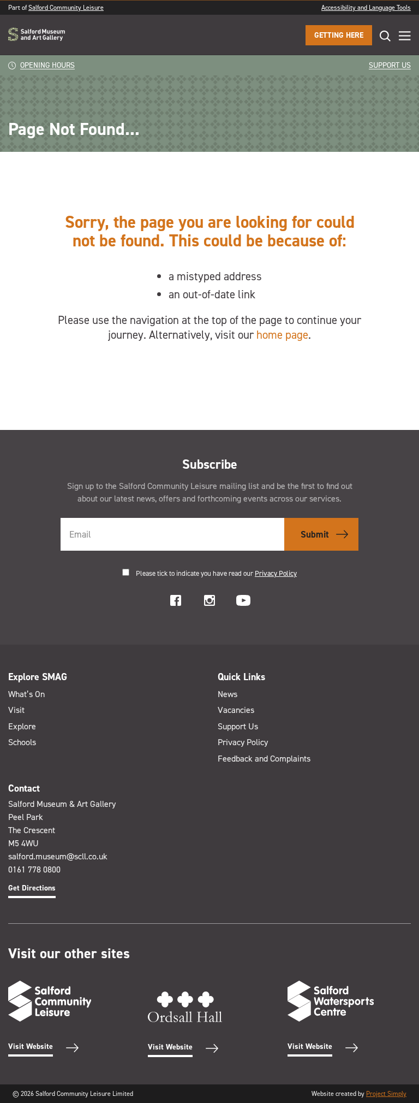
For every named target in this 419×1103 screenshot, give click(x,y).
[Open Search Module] (381, 36)
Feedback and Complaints (264, 758)
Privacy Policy (276, 573)
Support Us (238, 726)
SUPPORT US (390, 65)
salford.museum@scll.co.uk (57, 856)
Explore (22, 726)
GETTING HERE (338, 35)
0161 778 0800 (34, 869)
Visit (16, 710)
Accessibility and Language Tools (366, 7)
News (227, 694)
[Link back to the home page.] (36, 35)
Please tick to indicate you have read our (216, 573)
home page (282, 335)
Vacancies (236, 710)
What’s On (26, 694)
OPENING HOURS (47, 65)
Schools (22, 742)
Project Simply (386, 1093)
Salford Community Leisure (66, 7)
